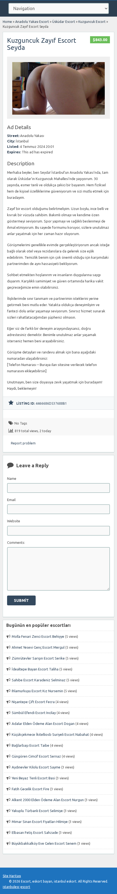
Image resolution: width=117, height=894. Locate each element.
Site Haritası (12, 876)
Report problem (23, 443)
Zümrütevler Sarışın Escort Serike (38, 658)
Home (7, 21)
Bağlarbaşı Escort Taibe (30, 745)
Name (11, 478)
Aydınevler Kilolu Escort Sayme (36, 767)
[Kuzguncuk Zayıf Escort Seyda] (58, 116)
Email (11, 500)
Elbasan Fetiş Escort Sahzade (35, 832)
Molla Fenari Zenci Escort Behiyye (38, 636)
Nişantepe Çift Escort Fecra (33, 702)
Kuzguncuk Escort (92, 21)
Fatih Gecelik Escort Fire (30, 789)
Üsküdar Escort (63, 21)
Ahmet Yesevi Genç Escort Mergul (38, 647)
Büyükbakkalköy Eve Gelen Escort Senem (44, 843)
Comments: (16, 542)
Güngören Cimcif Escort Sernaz (36, 756)
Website (13, 521)
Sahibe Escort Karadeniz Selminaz (39, 680)
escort (25, 887)
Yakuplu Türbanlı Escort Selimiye (37, 811)
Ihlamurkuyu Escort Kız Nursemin (37, 691)
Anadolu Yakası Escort (32, 21)
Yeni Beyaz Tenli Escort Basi (33, 778)
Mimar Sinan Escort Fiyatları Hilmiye (40, 821)
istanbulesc (11, 887)
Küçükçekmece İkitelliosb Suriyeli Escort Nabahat (50, 734)
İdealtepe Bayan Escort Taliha (35, 669)
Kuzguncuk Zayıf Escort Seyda (41, 44)
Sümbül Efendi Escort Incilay (34, 713)
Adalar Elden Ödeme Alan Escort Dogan (43, 723)
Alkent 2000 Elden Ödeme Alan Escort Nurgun (48, 800)
